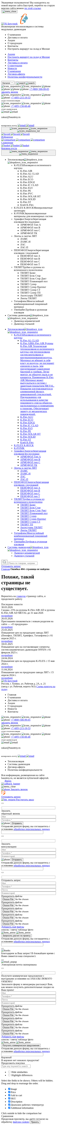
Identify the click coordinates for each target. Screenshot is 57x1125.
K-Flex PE (25, 431)
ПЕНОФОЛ (31, 483)
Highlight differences (21, 1075)
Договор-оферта (16, 74)
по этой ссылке (32, 8)
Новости (12, 68)
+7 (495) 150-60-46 (20, 106)
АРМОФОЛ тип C (30, 462)
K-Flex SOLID (28, 436)
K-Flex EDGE (27, 422)
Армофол (30, 452)
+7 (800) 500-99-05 (39, 89)
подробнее (7, 615)
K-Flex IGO (26, 428)
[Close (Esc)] (2, 803)
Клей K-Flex (27, 442)
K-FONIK (19, 448)
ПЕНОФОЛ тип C (30, 493)
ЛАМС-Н (25, 473)
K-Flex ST (25, 439)
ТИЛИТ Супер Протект (33, 519)
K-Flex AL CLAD (29, 340)
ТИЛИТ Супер (28, 516)
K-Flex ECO (26, 419)
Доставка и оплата (18, 62)
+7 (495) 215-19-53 (20, 97)
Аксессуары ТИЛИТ (31, 527)
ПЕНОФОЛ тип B (30, 490)
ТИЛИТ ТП (26, 524)
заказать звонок (9, 92)
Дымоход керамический (27, 553)
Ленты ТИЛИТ (28, 530)
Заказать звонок (19, 789)
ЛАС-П (24, 479)
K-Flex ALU (26, 417)
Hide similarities (19, 1072)
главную (21, 596)
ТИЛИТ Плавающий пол (34, 513)
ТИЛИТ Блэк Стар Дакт (33, 510)
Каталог (7, 83)
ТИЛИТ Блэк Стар (30, 507)
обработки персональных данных (32, 829)
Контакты (13, 60)
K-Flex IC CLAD (29, 425)
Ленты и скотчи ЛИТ (25, 468)
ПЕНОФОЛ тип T (30, 496)
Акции (11, 54)
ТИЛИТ (29, 500)
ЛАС (22, 476)
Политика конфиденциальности (25, 77)
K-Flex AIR (37, 378)
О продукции (15, 65)
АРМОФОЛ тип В (30, 459)
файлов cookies (21, 1122)
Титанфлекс (30, 536)
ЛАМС (24, 470)
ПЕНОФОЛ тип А (30, 487)
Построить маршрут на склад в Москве (29, 57)
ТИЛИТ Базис (28, 504)
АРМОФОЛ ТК (28, 465)
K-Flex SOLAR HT (30, 434)
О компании (14, 71)
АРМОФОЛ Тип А (30, 456)
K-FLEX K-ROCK (24, 445)
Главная (5, 569)
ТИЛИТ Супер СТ (30, 521)
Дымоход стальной (24, 555)
